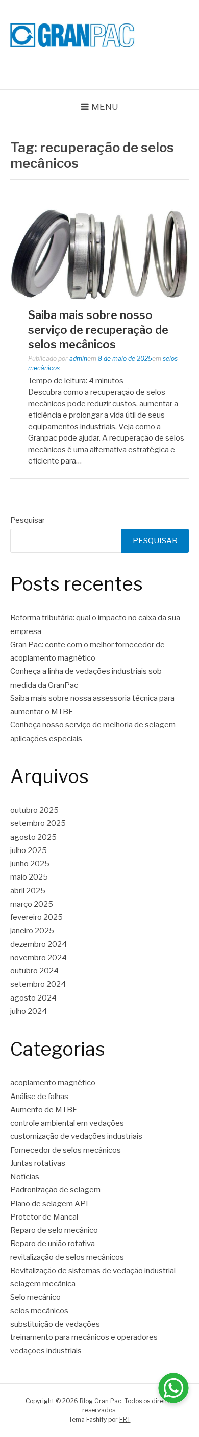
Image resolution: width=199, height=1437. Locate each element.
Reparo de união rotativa (52, 1243)
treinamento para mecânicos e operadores (84, 1337)
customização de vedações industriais (76, 1136)
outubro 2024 (34, 971)
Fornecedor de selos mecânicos (65, 1150)
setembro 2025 (38, 823)
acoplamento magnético (52, 1082)
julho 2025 (28, 850)
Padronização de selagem (55, 1190)
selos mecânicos (39, 1311)
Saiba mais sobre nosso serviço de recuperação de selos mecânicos (98, 329)
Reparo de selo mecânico (54, 1230)
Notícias (24, 1176)
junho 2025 (29, 863)
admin (78, 358)
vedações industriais (46, 1350)
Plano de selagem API (49, 1203)
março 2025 (31, 904)
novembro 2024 (38, 957)
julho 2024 (28, 1011)
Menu (104, 107)
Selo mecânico (35, 1297)
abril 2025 (27, 890)
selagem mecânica (43, 1283)
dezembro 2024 (38, 944)
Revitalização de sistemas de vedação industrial (93, 1270)
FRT (125, 1419)
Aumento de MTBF (43, 1109)
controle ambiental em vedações (67, 1123)
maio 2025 (29, 877)
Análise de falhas (39, 1096)
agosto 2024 (33, 998)
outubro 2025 (34, 810)
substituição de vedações (55, 1324)
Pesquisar (27, 520)
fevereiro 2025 (36, 917)
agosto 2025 (33, 837)
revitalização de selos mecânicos (67, 1257)
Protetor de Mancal (44, 1217)
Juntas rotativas (37, 1163)
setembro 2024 (38, 984)
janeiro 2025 (32, 930)
